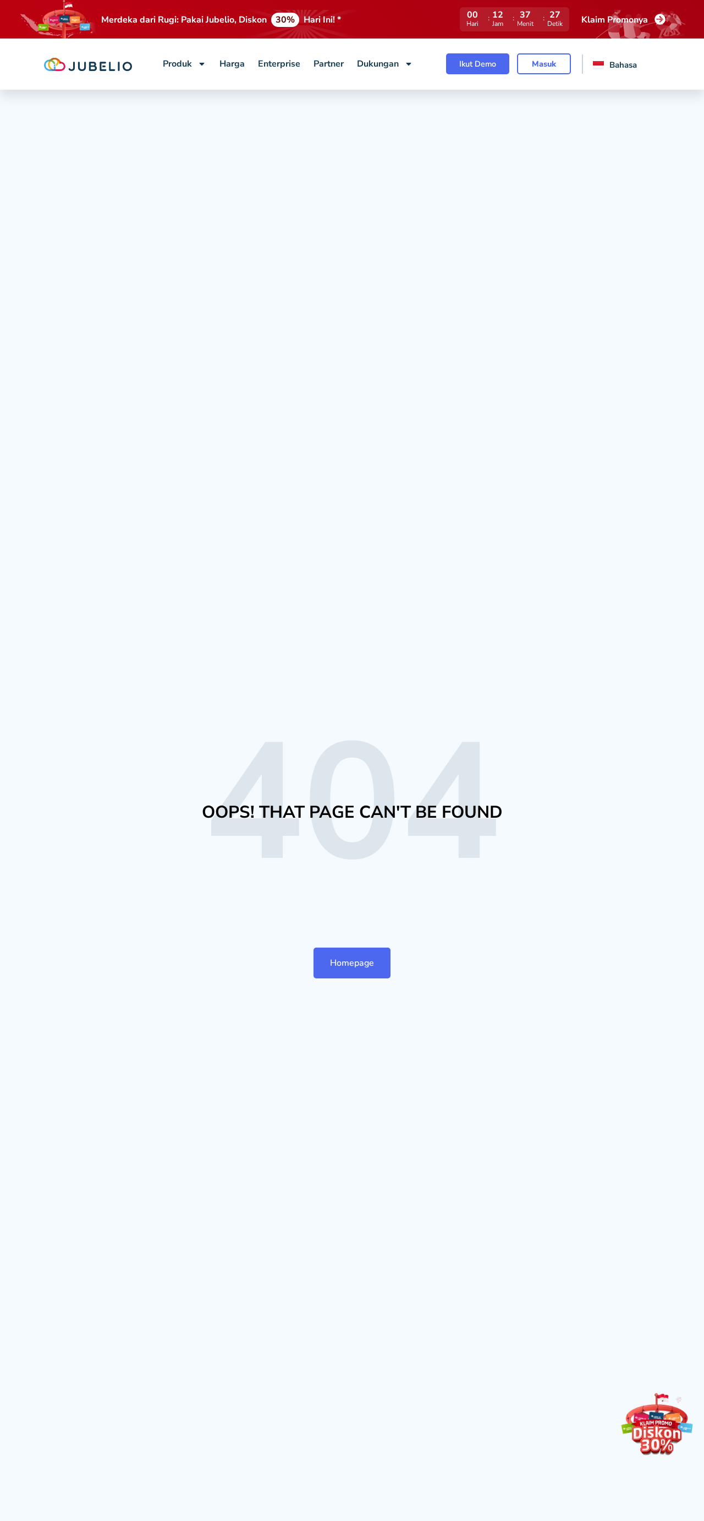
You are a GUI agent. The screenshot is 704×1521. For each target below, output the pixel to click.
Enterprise (279, 64)
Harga (232, 64)
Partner (329, 64)
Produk (177, 64)
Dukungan (378, 64)
